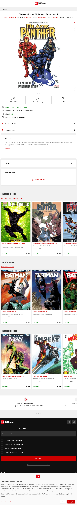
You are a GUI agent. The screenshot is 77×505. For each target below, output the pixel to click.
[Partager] (74, 28)
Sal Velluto (56, 17)
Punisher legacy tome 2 (40, 376)
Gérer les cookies (7, 502)
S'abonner (38, 458)
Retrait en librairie (10, 124)
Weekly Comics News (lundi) (14, 444)
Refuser (63, 502)
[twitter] (74, 422)
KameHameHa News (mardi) (14, 452)
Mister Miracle (68, 376)
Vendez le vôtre (10, 130)
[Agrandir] (74, 88)
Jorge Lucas (27, 17)
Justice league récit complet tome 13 (13, 376)
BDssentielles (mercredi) (13, 448)
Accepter (71, 502)
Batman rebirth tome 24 (9, 311)
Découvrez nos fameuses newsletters (38, 465)
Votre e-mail (6, 434)
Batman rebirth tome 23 (40, 311)
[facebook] (69, 422)
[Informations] (32, 110)
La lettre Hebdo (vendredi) (14, 440)
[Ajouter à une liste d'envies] (74, 22)
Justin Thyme (42, 17)
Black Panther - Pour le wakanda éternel (45, 243)
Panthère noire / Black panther (11, 198)
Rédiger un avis (40, 180)
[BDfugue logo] (40, 3)
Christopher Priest (10, 17)
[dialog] (38, 489)
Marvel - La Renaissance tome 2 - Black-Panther (13, 244)
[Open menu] (2, 3)
